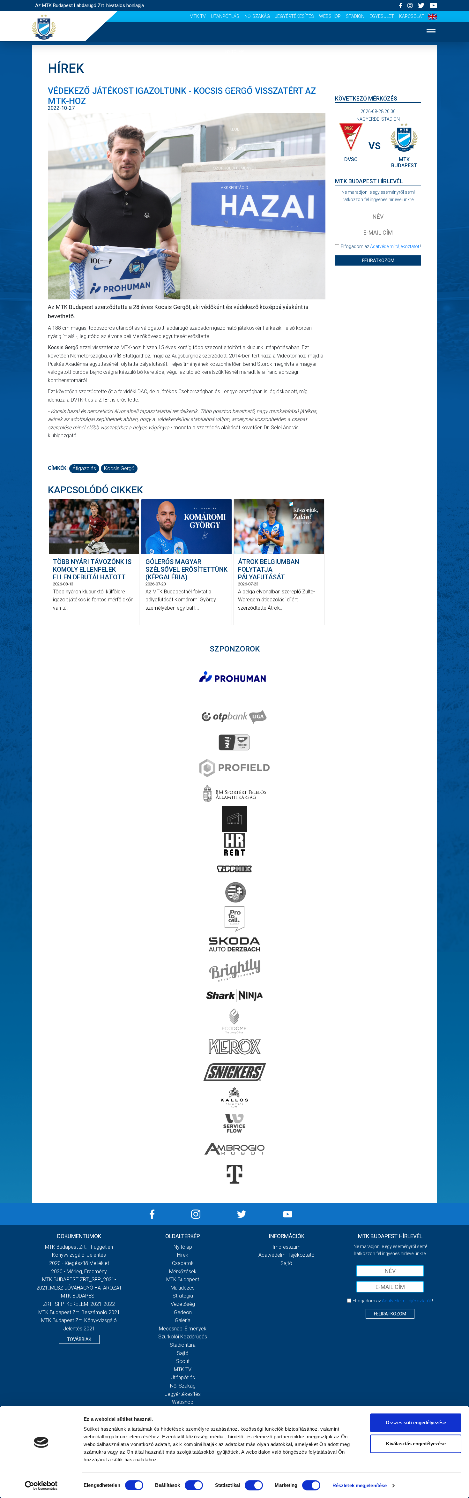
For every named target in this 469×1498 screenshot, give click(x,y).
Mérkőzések (235, 109)
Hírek (234, 71)
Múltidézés (183, 1288)
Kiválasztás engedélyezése (416, 1443)
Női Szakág (257, 16)
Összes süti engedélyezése (416, 1422)
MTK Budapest (182, 1279)
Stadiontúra (183, 1345)
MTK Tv (198, 16)
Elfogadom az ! (381, 246)
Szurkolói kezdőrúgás (182, 1337)
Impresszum (286, 1247)
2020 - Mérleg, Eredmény (79, 1271)
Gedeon (183, 1312)
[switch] (194, 1485)
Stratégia (183, 1296)
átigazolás (84, 468)
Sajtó (183, 1353)
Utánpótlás (225, 16)
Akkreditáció (234, 187)
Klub (234, 129)
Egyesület (381, 16)
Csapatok (235, 90)
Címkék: (58, 468)
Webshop (330, 16)
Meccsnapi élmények (182, 1329)
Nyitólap (234, 51)
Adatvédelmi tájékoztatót (394, 246)
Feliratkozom (378, 260)
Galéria (234, 148)
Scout (183, 1361)
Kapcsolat (411, 16)
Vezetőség (183, 1304)
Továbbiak (79, 1339)
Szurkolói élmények (234, 168)
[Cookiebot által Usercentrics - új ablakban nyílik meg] (41, 1485)
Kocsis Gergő (119, 468)
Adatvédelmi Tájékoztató (286, 1255)
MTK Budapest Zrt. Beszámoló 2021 (79, 1312)
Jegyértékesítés (294, 16)
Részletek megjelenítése (359, 1485)
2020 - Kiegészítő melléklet (79, 1263)
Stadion (355, 16)
